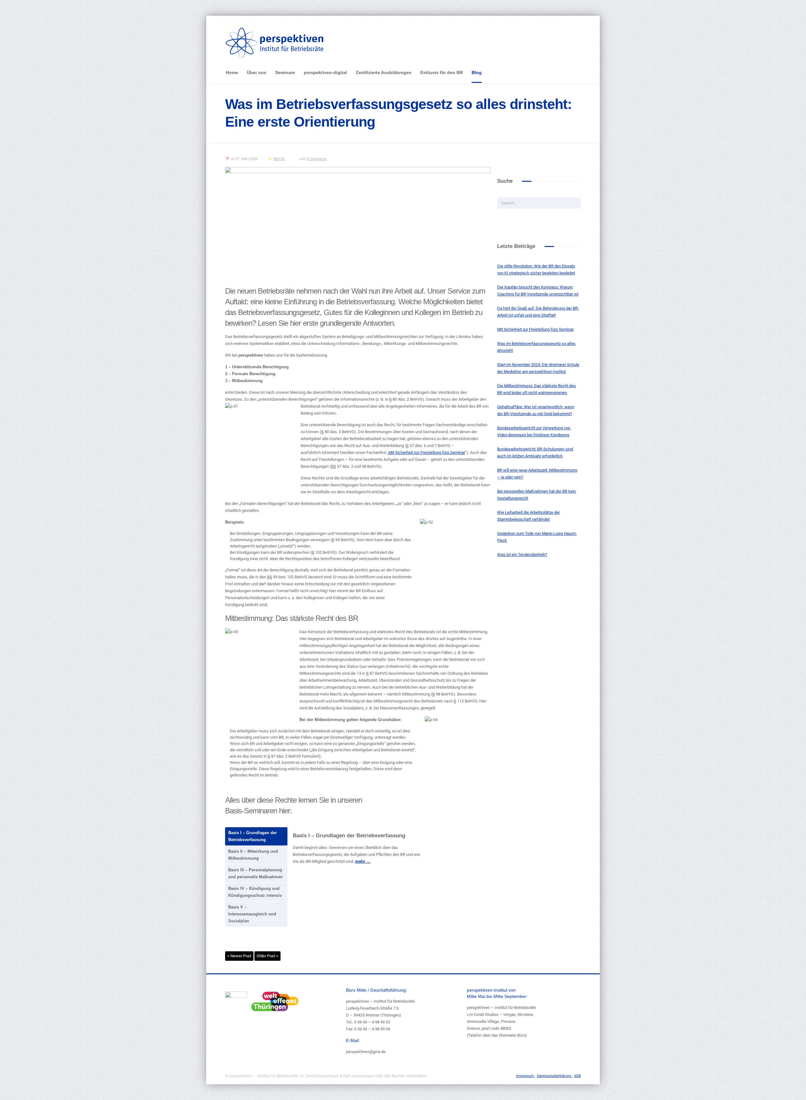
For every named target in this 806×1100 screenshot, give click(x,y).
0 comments (317, 159)
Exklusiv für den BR (441, 72)
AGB (577, 1076)
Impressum (525, 1076)
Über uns (256, 72)
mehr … (363, 861)
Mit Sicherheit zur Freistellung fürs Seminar (427, 452)
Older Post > (267, 956)
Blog (477, 72)
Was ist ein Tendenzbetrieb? (522, 554)
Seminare (285, 72)
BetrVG (279, 159)
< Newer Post (239, 956)
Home (232, 72)
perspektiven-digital (325, 72)
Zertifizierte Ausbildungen (384, 72)
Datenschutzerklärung (554, 1076)
